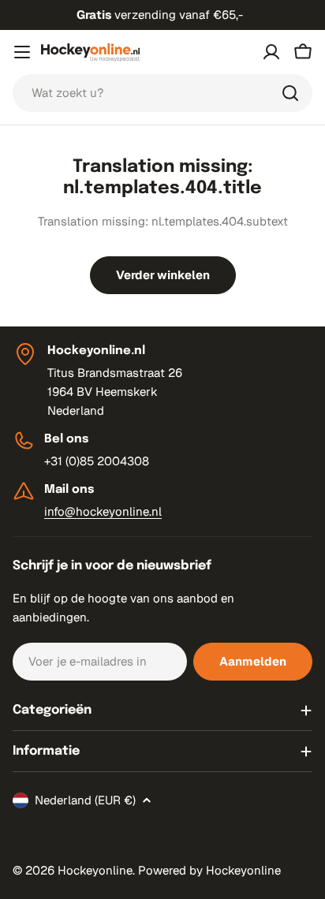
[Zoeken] (290, 93)
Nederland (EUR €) (85, 800)
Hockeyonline (95, 870)
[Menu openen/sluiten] (22, 52)
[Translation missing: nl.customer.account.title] (271, 52)
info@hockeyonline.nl (103, 511)
